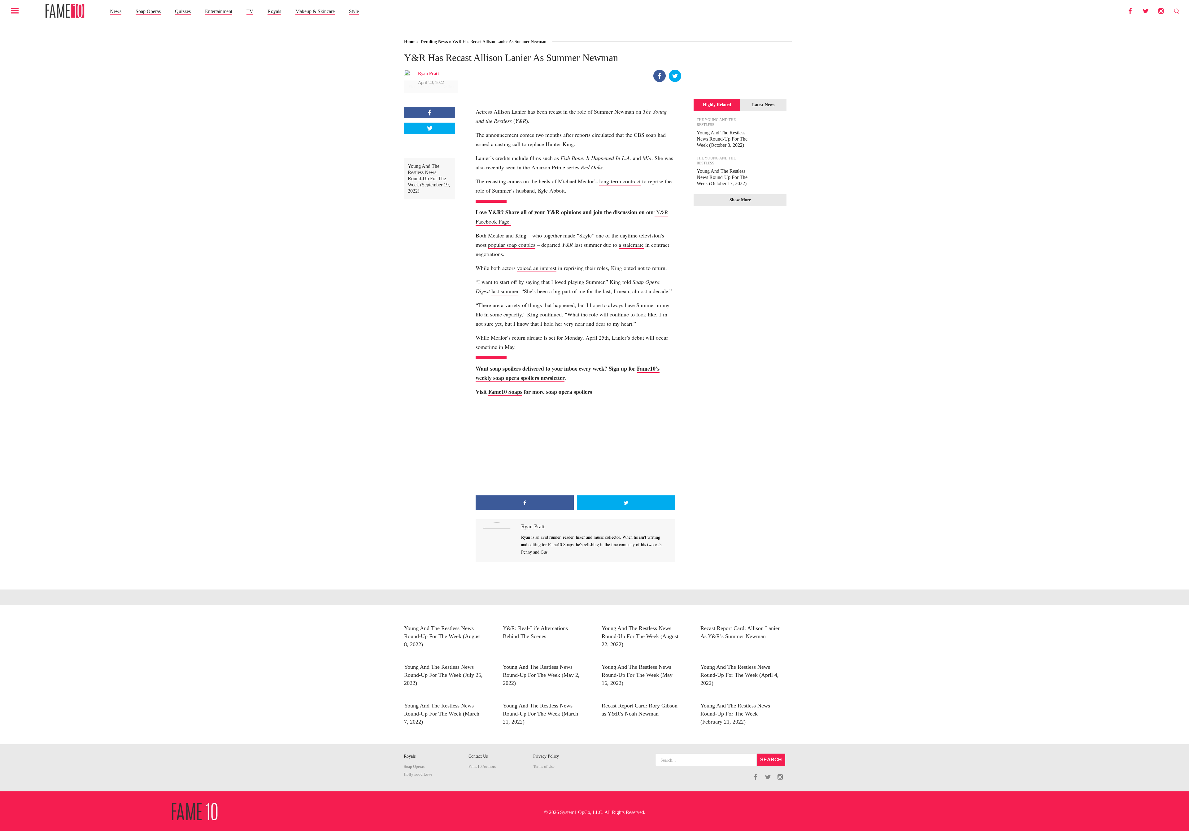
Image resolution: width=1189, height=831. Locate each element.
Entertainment (218, 11)
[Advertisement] (575, 445)
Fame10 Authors (482, 766)
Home (409, 41)
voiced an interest (536, 268)
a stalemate (631, 244)
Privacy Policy (546, 756)
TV (249, 11)
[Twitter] (675, 76)
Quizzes (183, 11)
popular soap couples (511, 244)
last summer (504, 291)
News (115, 11)
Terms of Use (544, 766)
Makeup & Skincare (315, 11)
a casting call (505, 144)
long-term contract (620, 181)
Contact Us (478, 756)
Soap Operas (148, 11)
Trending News (434, 41)
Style (354, 11)
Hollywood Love (418, 774)
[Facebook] (659, 76)
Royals (274, 11)
